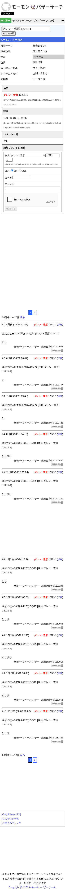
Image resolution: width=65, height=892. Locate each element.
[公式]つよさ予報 (10, 819)
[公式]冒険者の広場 (11, 814)
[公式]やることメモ (11, 823)
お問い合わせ (40, 73)
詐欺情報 (38, 62)
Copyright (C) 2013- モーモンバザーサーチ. (32, 887)
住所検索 (38, 56)
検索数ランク (40, 45)
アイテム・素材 (9, 73)
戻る (22, 317)
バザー (7, 20)
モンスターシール (22, 20)
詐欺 (24, 171)
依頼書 (4, 79)
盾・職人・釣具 (9, 68)
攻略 (52, 20)
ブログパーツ (40, 20)
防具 (3, 62)
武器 (3, 57)
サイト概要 (39, 67)
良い (16, 171)
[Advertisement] (28, 241)
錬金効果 (5, 51)
